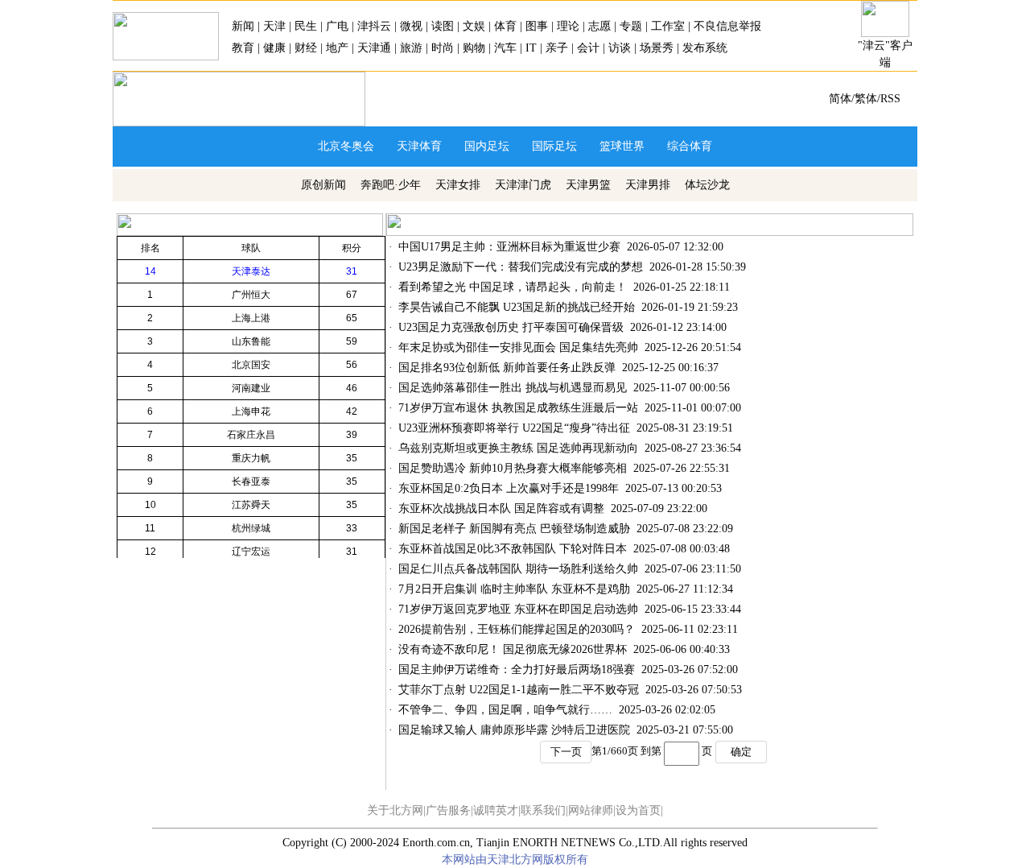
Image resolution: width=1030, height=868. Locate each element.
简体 (840, 99)
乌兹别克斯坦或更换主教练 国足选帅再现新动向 (518, 448)
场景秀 (657, 48)
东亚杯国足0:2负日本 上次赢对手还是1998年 (508, 488)
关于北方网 (395, 810)
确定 (741, 752)
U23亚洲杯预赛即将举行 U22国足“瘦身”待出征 (514, 428)
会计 (588, 48)
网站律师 (590, 810)
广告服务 (448, 810)
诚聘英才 (495, 810)
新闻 (243, 26)
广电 (337, 26)
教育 (245, 48)
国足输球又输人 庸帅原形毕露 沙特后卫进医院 (514, 730)
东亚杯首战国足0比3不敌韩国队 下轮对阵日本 (512, 549)
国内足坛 (486, 146)
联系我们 (543, 810)
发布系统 (704, 48)
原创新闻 (323, 185)
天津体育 (419, 146)
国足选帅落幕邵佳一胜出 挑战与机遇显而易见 (512, 388)
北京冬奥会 (346, 146)
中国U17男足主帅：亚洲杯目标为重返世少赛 (509, 247)
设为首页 (638, 810)
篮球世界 (622, 146)
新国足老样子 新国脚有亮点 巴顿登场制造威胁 (514, 529)
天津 (274, 26)
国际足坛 (554, 146)
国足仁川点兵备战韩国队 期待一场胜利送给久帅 (518, 569)
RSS (890, 99)
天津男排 (647, 185)
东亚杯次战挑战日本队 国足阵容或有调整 (501, 508)
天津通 (374, 48)
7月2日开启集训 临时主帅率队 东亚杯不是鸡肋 (514, 589)
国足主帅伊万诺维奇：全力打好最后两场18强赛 (516, 669)
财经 (306, 48)
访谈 (619, 48)
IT (531, 48)
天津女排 (457, 185)
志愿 (599, 26)
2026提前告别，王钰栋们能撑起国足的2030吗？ (516, 629)
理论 (568, 26)
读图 (442, 26)
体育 (505, 26)
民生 (306, 26)
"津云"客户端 (885, 53)
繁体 (866, 99)
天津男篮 (588, 185)
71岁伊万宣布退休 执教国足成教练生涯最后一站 (518, 408)
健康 (274, 48)
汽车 (505, 48)
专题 (631, 26)
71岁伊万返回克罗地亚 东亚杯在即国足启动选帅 (518, 609)
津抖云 (374, 26)
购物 (474, 48)
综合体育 (689, 146)
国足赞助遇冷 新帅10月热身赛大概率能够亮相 (512, 468)
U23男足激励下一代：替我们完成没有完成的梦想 (520, 267)
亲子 (557, 48)
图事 (536, 26)
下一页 (566, 752)
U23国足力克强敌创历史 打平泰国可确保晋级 (511, 327)
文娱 (474, 26)
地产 (337, 48)
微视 (411, 26)
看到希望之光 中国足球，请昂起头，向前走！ (512, 287)
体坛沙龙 (707, 185)
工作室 (668, 26)
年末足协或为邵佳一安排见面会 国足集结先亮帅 (518, 347)
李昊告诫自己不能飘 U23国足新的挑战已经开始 (516, 307)
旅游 (411, 48)
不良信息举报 (727, 26)
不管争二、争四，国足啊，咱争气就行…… (505, 710)
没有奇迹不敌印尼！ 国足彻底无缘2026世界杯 (512, 649)
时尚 (442, 48)
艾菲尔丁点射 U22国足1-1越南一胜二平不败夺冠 (518, 690)
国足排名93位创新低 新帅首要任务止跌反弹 (507, 368)
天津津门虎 (523, 185)
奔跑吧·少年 (390, 185)
